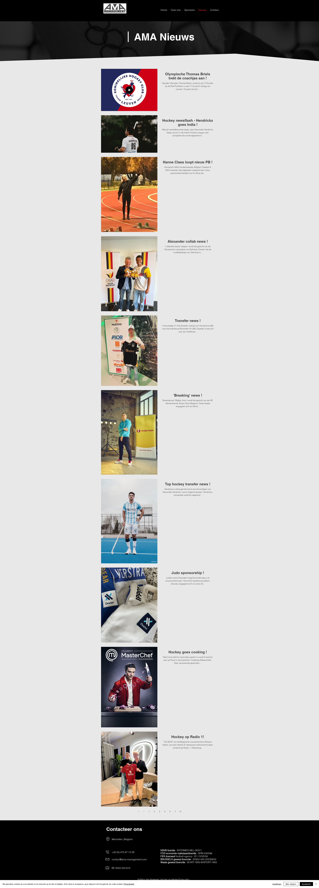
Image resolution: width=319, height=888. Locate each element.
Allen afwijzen (290, 884)
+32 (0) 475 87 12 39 (123, 852)
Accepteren (306, 884)
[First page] (138, 811)
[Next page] (175, 811)
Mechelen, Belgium (122, 839)
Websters (174, 879)
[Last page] (180, 811)
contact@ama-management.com (129, 859)
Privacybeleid (129, 884)
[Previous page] (144, 811)
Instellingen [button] (276, 884)
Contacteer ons (124, 829)
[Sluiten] (316, 884)
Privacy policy (184, 879)
